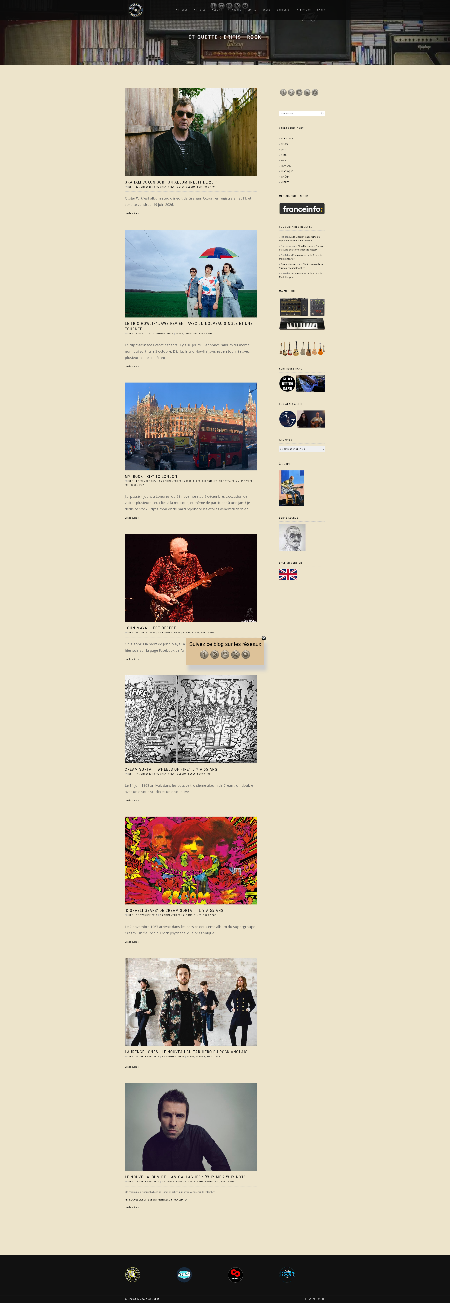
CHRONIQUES (209, 481)
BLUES (197, 481)
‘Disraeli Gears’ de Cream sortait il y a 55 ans (174, 910)
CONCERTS (283, 10)
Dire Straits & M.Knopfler (236, 481)
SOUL (284, 154)
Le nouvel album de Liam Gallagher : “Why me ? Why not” (185, 1177)
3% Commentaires (170, 481)
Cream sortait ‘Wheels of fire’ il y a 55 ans (171, 769)
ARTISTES (200, 10)
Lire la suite (131, 213)
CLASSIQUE (287, 171)
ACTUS (181, 187)
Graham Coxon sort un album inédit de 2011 (171, 182)
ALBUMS (191, 187)
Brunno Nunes (289, 264)
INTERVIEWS (303, 10)
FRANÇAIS (286, 165)
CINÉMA (285, 176)
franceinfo (212, 1181)
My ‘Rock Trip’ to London (151, 476)
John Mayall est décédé (150, 628)
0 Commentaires (164, 187)
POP (199, 187)
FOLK (283, 160)
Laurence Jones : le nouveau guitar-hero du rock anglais (186, 1052)
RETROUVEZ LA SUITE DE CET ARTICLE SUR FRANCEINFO (156, 1199)
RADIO (321, 10)
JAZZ (283, 149)
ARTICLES (182, 10)
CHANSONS (191, 333)
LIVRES (252, 10)
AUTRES (285, 182)
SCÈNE (267, 10)
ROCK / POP (209, 187)
